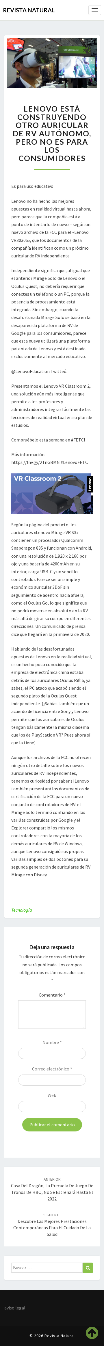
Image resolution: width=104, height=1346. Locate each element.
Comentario (52, 995)
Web (52, 1095)
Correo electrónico (52, 1069)
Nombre (52, 1042)
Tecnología (21, 910)
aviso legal (14, 1308)
